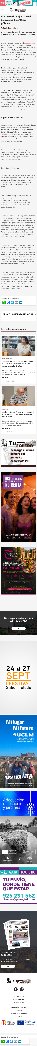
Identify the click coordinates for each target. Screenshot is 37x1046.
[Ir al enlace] (16, 989)
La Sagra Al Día (18, 1002)
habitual (4, 134)
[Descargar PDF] (19, 628)
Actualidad (6, 28)
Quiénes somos (18, 996)
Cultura (15, 28)
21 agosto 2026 (9, 381)
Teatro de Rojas (29, 43)
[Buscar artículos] (35, 10)
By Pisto (19, 1016)
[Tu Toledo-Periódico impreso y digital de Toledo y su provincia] (18, 10)
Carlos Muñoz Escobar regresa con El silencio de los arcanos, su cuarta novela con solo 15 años (17, 363)
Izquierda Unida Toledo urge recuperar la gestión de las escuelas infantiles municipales (18, 414)
